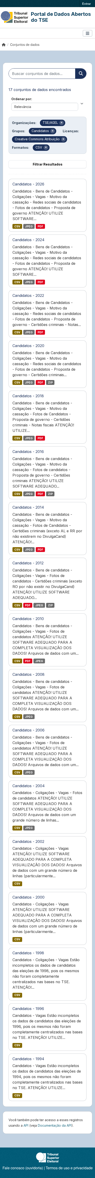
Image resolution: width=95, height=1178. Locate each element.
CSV (17, 226)
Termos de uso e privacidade (69, 1167)
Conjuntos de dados (24, 44)
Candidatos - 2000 (28, 897)
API (26, 1125)
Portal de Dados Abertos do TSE (61, 17)
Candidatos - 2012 (28, 563)
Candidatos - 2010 (28, 618)
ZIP (50, 382)
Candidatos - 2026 (28, 184)
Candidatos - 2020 (28, 345)
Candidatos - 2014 (28, 507)
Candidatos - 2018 (28, 396)
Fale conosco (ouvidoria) (23, 1167)
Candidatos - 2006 (28, 730)
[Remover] (61, 123)
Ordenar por (21, 99)
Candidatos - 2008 (28, 674)
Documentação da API (54, 1125)
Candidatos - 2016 (28, 451)
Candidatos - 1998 (28, 953)
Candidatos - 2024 (28, 239)
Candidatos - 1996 (28, 1008)
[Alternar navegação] (87, 33)
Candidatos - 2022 (28, 295)
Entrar (86, 3)
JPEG (29, 226)
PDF (40, 226)
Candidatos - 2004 (28, 785)
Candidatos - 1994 (28, 1059)
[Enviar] (80, 74)
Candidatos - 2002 (28, 841)
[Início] (4, 44)
